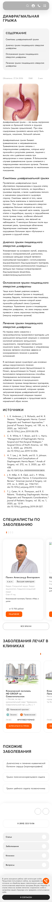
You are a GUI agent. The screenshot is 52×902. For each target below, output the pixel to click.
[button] (6, 532)
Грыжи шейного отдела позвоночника (25, 788)
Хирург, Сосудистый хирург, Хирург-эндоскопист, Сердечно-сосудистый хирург (20, 589)
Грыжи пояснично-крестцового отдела (25, 777)
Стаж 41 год (11, 594)
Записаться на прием (19, 726)
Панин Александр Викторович (23, 577)
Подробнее (14, 614)
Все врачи (26, 626)
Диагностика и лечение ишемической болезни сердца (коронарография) (25, 765)
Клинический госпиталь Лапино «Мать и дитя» (22, 600)
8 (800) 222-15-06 (38, 6)
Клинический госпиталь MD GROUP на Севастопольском (18, 694)
